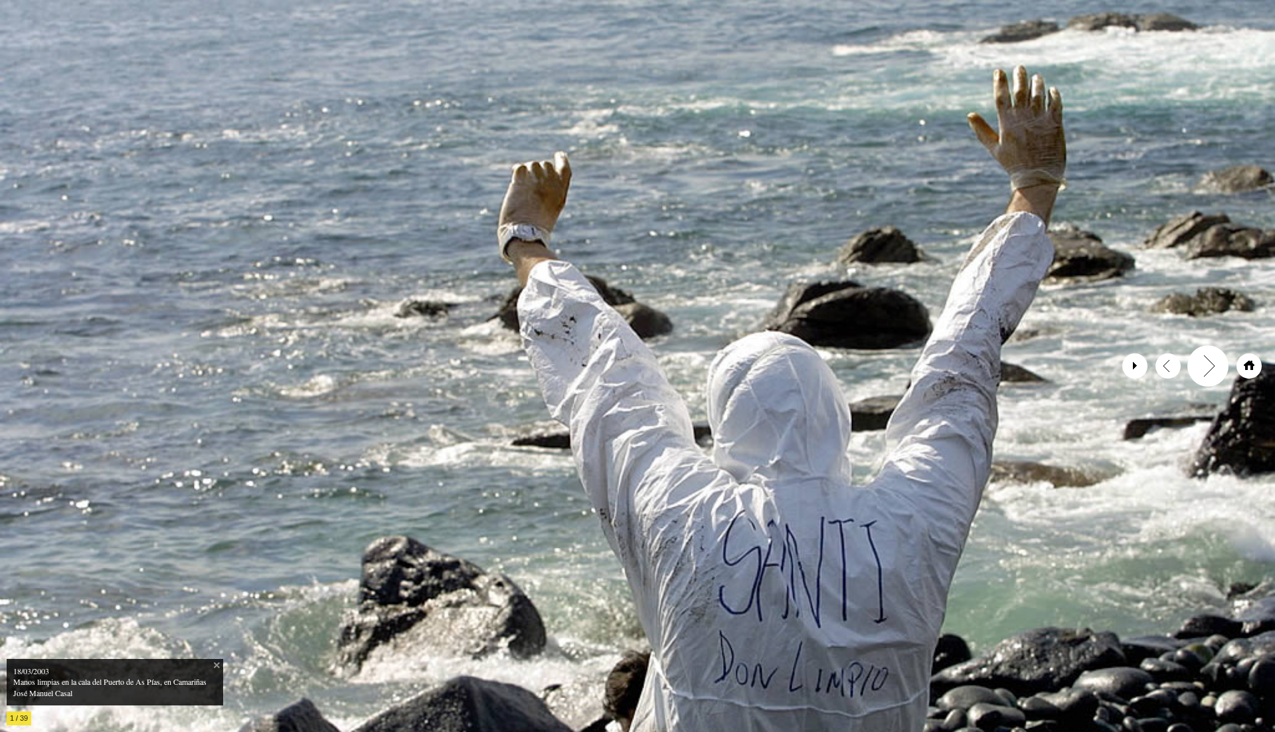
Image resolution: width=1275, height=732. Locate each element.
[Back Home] (1249, 366)
